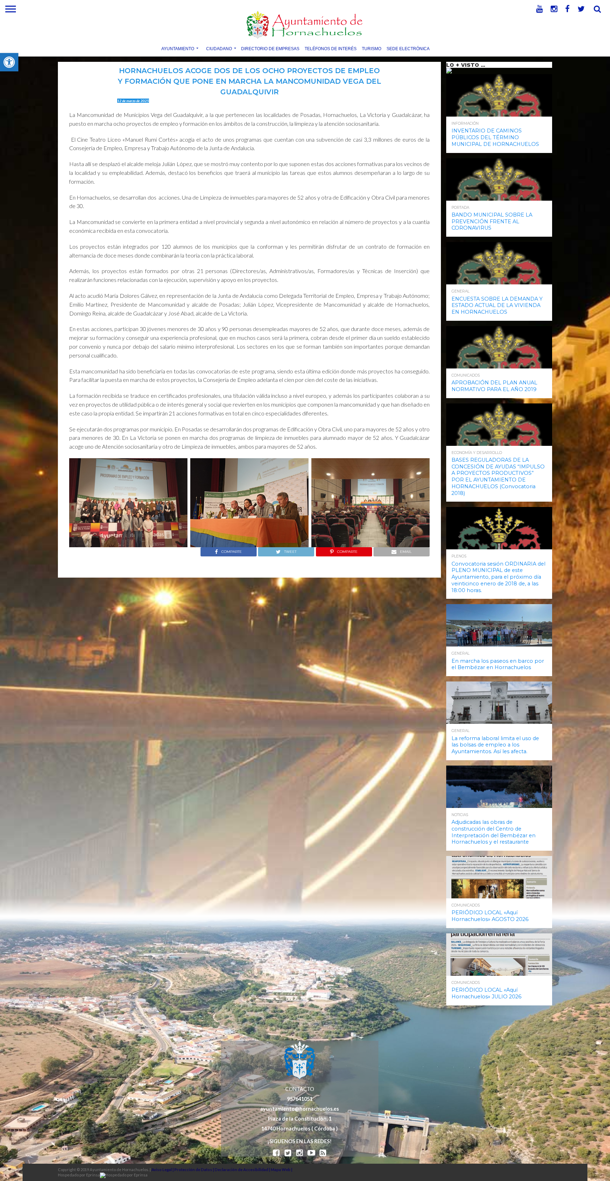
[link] (9, 62)
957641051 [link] (299, 1099)
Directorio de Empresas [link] (270, 48)
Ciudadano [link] (219, 48)
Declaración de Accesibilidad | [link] (243, 1169)
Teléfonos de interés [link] (331, 48)
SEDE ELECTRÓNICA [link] (408, 48)
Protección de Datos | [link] (194, 1169)
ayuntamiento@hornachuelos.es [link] (299, 1109)
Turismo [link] (371, 48)
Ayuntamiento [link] (177, 48)
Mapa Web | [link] (281, 1169)
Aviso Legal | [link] (162, 1169)
